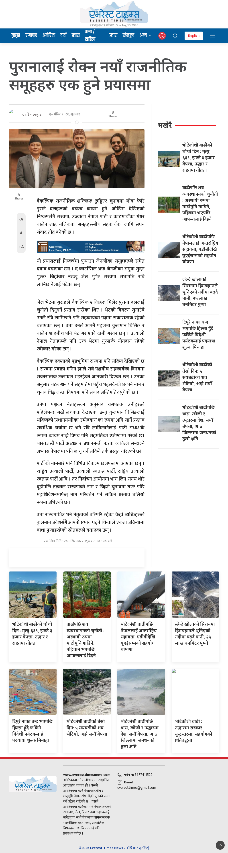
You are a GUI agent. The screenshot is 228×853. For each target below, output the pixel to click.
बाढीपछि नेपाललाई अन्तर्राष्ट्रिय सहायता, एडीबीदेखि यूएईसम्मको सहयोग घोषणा (200, 249)
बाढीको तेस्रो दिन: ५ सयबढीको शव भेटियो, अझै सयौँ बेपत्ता (197, 377)
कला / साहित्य (90, 35)
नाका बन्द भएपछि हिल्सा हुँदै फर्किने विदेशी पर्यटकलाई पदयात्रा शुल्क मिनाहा (198, 334)
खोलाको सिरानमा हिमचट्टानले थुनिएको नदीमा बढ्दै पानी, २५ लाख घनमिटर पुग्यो (200, 291)
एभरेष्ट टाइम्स (32, 114)
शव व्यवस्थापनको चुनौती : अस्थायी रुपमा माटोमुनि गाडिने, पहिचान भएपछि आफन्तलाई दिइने (85, 639)
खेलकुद (128, 35)
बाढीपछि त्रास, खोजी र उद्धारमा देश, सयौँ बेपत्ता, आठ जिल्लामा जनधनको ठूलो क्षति (140, 733)
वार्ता (63, 35)
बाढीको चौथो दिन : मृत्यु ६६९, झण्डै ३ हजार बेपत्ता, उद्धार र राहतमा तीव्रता (198, 157)
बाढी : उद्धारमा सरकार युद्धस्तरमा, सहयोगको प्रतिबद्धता (193, 730)
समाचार (31, 35)
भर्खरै (165, 125)
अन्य (143, 35)
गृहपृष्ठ (16, 35)
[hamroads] (91, 246)
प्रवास (75, 35)
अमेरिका (49, 35)
